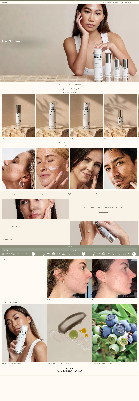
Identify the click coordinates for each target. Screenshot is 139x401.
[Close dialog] (82, 192)
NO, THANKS (76, 207)
